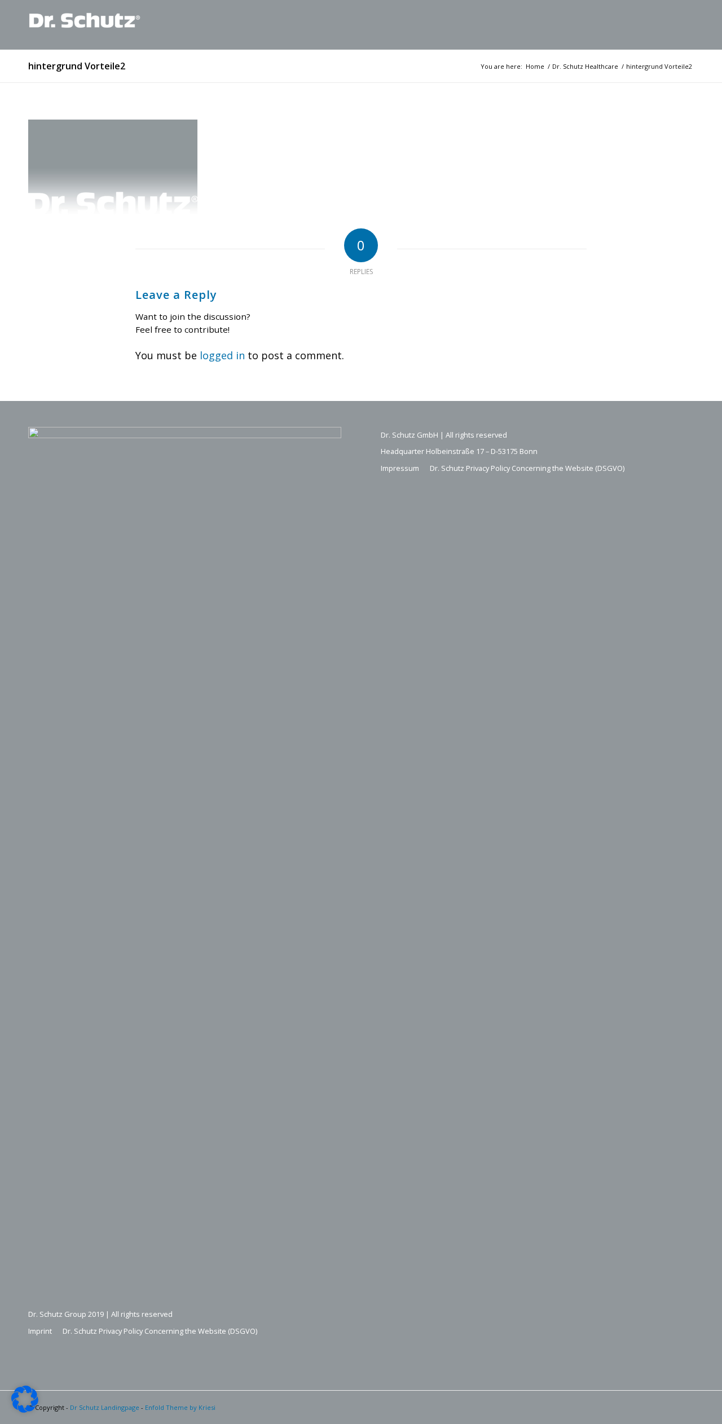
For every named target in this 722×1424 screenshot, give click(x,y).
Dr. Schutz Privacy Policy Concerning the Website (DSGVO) (160, 1331)
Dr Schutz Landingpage (104, 1407)
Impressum (400, 468)
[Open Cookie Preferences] (24, 1409)
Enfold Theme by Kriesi (180, 1407)
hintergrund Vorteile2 (76, 66)
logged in (222, 355)
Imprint (40, 1331)
